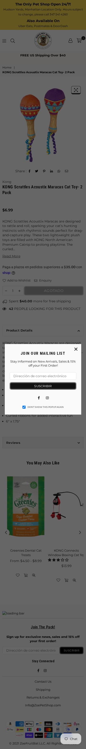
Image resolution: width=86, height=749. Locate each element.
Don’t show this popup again (45, 407)
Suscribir (43, 386)
